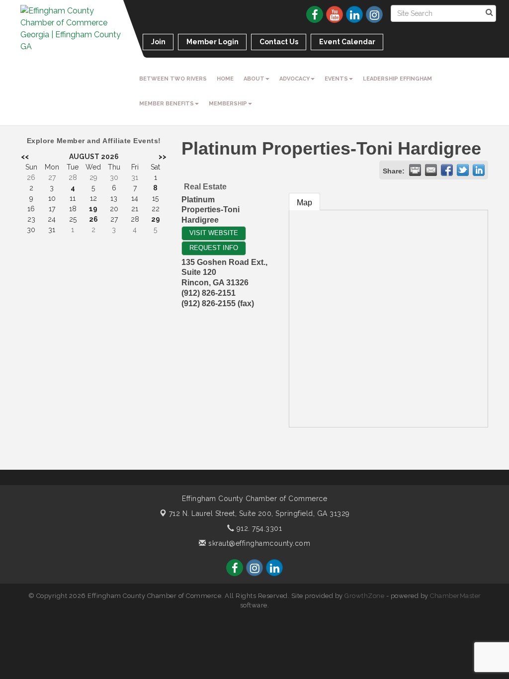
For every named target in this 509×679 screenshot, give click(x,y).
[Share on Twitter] (463, 170)
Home (225, 79)
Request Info (213, 248)
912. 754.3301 (258, 528)
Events (336, 79)
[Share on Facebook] (447, 170)
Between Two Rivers (173, 79)
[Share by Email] (431, 170)
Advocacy (294, 79)
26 (93, 219)
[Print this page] (415, 170)
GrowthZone (364, 595)
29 (155, 219)
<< (25, 157)
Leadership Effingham (397, 79)
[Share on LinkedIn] (479, 170)
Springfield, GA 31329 (259, 513)
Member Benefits (166, 103)
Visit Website (213, 233)
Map (304, 202)
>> (163, 157)
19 (93, 209)
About (254, 79)
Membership (228, 103)
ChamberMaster (455, 595)
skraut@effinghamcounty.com (258, 543)
